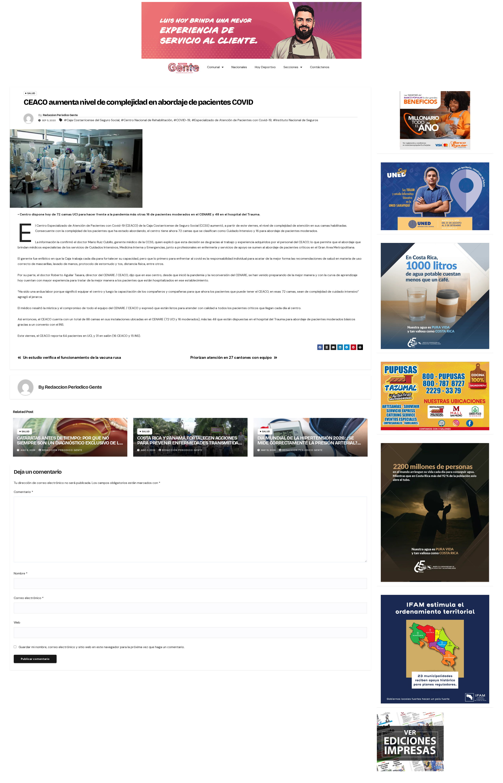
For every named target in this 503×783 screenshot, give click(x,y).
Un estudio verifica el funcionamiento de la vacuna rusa (72, 357)
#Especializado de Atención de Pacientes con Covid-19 (232, 120)
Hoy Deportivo (265, 67)
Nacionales (239, 67)
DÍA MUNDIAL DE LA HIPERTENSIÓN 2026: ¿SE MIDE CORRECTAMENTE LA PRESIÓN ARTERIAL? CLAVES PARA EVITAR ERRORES (307, 443)
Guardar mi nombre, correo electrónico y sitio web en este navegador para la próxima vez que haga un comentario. (101, 647)
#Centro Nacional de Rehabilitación (146, 120)
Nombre (21, 573)
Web (17, 622)
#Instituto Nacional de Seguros (295, 120)
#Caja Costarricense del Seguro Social (91, 120)
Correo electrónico (29, 598)
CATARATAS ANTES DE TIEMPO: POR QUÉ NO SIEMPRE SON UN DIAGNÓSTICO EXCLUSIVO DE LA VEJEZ (69, 443)
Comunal (213, 67)
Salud (31, 93)
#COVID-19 (181, 120)
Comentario (23, 492)
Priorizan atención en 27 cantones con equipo (231, 357)
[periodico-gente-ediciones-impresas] (410, 741)
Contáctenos (319, 67)
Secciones (291, 67)
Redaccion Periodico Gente (60, 115)
